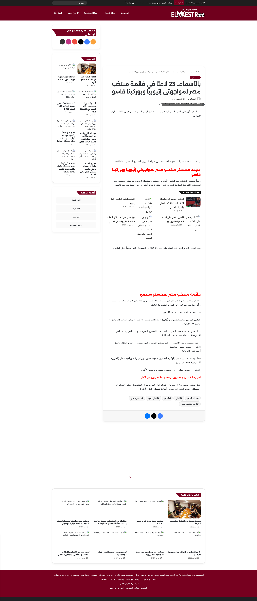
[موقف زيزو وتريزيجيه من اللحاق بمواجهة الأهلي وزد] (147, 540)
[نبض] (102, 3)
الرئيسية (125, 13)
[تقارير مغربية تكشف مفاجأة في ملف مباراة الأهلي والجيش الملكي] (72, 540)
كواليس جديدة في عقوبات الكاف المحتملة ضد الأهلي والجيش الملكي (172, 203)
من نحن (72, 13)
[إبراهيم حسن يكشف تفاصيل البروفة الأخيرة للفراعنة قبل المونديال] (72, 509)
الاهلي (166, 398)
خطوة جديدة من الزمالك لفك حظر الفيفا (88, 80)
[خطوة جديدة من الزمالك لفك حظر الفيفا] (87, 69)
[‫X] (153, 416)
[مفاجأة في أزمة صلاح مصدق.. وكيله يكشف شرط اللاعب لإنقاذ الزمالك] (65, 155)
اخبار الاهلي (192, 398)
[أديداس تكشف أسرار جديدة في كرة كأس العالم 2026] (65, 95)
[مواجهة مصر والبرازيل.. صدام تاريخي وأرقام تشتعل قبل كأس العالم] (87, 155)
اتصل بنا (58, 13)
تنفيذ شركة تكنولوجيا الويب (128, 584)
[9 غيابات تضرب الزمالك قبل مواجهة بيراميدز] (184, 540)
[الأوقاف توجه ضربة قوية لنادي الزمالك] (65, 69)
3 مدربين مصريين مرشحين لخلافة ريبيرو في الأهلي (165, 377)
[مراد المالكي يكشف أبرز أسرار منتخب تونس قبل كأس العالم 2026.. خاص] (87, 125)
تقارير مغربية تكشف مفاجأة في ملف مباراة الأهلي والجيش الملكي (73, 553)
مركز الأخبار (110, 13)
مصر (158, 111)
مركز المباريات (91, 13)
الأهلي (178, 398)
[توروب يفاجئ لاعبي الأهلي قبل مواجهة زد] (109, 540)
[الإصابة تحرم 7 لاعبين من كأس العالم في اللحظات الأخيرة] (87, 95)
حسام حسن (136, 398)
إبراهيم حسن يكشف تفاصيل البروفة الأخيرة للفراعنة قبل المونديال (72, 522)
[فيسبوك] (160, 416)
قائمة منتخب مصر (189, 404)
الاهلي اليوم (153, 398)
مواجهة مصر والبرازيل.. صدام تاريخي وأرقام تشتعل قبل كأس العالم (88, 169)
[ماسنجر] (147, 416)
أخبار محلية (187, 72)
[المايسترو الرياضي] (188, 13)
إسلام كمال (192, 99)
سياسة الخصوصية (132, 588)
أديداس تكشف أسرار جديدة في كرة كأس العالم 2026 (66, 106)
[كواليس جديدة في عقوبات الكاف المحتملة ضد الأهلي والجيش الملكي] (193, 202)
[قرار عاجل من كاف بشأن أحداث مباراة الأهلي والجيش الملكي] (144, 227)
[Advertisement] (154, 43)
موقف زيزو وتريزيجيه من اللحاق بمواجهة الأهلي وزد (149, 553)
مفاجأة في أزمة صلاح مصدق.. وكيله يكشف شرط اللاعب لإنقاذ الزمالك (109, 522)
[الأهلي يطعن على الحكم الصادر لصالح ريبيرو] (193, 223)
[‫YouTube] (74, 41)
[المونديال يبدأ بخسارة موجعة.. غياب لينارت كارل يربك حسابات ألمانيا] (65, 124)
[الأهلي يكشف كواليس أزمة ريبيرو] (144, 205)
